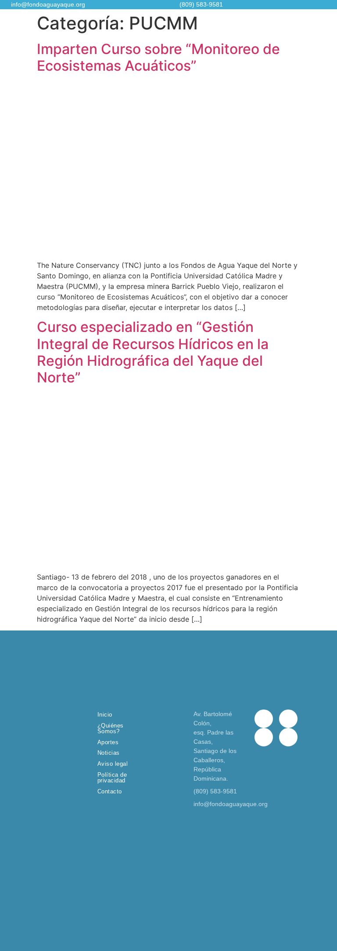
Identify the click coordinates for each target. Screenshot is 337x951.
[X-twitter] (288, 719)
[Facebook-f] (264, 719)
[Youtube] (288, 737)
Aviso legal (112, 763)
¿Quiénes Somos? (110, 728)
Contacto (109, 791)
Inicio (104, 714)
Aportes (108, 742)
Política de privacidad (112, 777)
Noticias (108, 752)
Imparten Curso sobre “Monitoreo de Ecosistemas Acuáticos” (158, 57)
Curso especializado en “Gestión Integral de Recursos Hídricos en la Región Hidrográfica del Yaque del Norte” (153, 352)
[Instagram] (264, 737)
